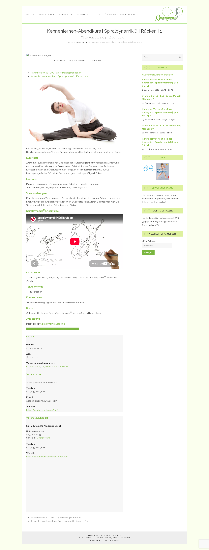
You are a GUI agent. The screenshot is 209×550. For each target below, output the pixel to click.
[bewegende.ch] (169, 14)
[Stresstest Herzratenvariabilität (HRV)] (148, 168)
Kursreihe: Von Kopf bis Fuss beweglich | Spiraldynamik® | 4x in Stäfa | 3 (160, 142)
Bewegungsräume (162, 188)
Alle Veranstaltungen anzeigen (157, 74)
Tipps (162, 157)
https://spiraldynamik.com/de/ (42, 410)
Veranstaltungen (84, 42)
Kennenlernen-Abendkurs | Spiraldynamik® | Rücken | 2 (59, 76)
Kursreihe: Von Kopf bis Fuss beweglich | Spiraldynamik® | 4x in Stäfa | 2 (160, 112)
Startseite (71, 42)
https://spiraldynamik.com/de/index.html (47, 456)
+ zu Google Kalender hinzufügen (44, 329)
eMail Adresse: (149, 241)
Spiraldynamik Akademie (52, 324)
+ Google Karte (42, 437)
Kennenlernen (33, 366)
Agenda (162, 67)
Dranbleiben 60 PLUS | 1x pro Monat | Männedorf (56, 72)
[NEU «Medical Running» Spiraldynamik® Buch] (162, 171)
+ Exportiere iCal (70, 329)
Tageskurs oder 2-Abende (54, 366)
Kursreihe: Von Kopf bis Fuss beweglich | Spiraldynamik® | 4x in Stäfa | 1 (160, 82)
